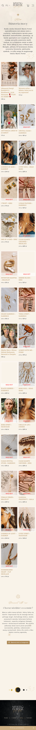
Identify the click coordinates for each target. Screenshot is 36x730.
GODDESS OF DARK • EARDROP (8, 168)
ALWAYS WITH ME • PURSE (26, 351)
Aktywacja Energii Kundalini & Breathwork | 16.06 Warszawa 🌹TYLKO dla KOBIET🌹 (8, 92)
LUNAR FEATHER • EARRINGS (25, 204)
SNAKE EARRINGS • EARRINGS (8, 315)
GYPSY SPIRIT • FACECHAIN (24, 534)
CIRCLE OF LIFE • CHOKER (25, 426)
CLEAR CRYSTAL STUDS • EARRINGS (8, 462)
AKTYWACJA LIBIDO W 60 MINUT (9, 131)
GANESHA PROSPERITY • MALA (26, 498)
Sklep (21, 718)
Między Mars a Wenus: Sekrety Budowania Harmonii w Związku (9, 352)
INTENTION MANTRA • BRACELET (9, 279)
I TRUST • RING (6, 203)
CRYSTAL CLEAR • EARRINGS (25, 132)
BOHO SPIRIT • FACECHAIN (6, 426)
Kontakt (29, 718)
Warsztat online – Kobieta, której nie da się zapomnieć (26, 90)
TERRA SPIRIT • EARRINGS (24, 315)
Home (6, 718)
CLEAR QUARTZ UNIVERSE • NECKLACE (24, 241)
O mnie (14, 718)
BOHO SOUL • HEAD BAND (26, 389)
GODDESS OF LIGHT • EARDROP (8, 534)
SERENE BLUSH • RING (25, 279)
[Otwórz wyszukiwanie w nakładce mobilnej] (3, 5)
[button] (18, 728)
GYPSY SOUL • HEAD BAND (26, 168)
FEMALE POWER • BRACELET (7, 498)
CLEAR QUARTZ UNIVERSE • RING (25, 462)
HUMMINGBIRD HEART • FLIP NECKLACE (6, 572)
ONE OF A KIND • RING (9, 239)
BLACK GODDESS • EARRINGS (7, 389)
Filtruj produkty (17, 728)
